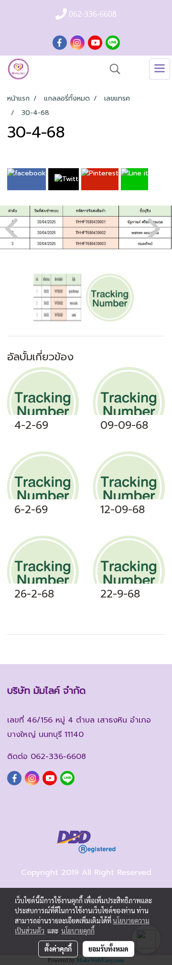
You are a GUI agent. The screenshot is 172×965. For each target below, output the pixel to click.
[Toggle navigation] (159, 69)
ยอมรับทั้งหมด (108, 948)
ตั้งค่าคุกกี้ (58, 948)
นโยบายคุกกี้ (78, 930)
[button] (111, 69)
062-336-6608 (58, 756)
